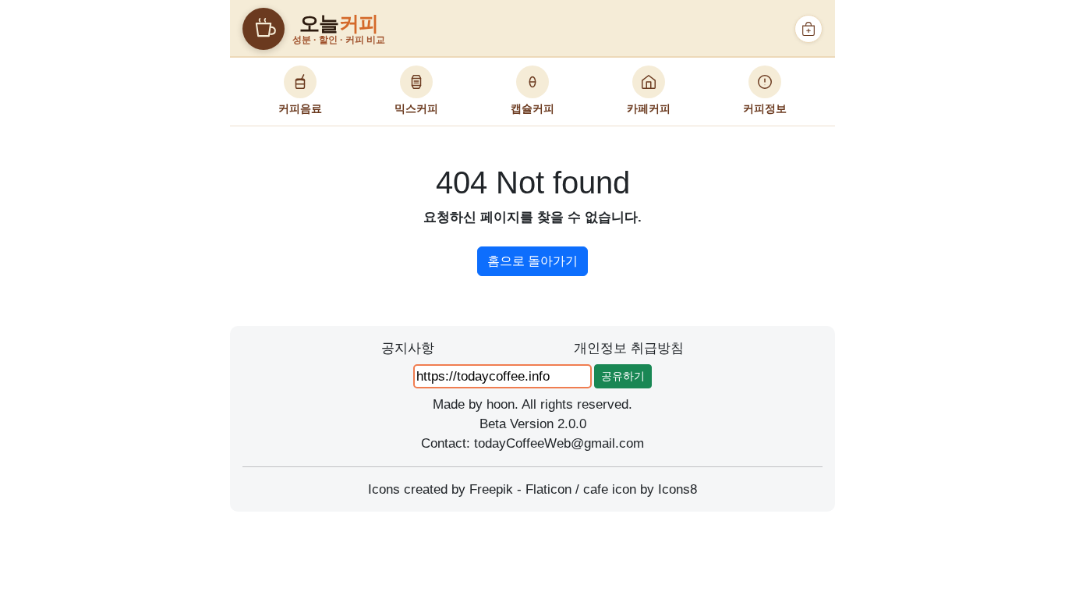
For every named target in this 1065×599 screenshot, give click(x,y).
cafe (595, 489)
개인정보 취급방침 (629, 348)
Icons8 (677, 489)
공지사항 (407, 348)
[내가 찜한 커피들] (808, 29)
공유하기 (623, 376)
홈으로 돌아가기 (532, 261)
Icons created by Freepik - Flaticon (469, 489)
